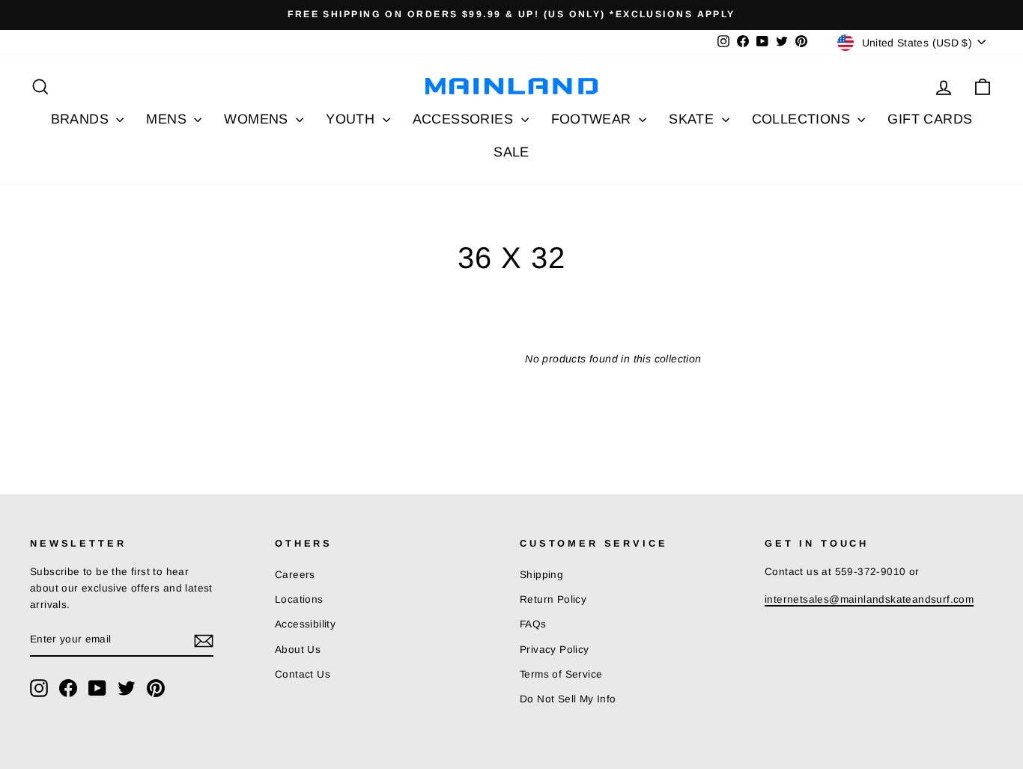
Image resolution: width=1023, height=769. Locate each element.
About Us (298, 649)
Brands (82, 119)
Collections (803, 119)
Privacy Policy (554, 649)
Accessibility (305, 624)
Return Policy (553, 599)
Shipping (541, 574)
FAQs (533, 624)
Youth (352, 119)
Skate (693, 119)
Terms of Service (561, 674)
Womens (258, 119)
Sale (511, 152)
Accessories (465, 119)
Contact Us (302, 674)
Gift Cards (929, 119)
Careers (295, 574)
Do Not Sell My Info (568, 699)
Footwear (593, 119)
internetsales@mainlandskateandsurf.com (869, 599)
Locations (299, 599)
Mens (168, 119)
